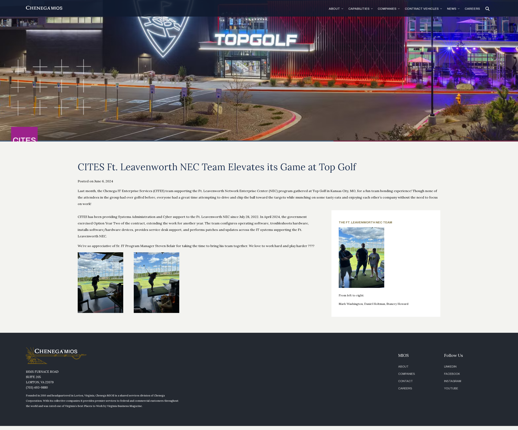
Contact (405, 381)
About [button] (334, 8)
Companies (406, 373)
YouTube (451, 388)
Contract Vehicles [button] (422, 8)
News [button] (451, 8)
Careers (472, 8)
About (403, 366)
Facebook (452, 373)
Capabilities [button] (358, 8)
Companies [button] (387, 8)
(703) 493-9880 (37, 387)
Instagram (452, 381)
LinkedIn (450, 366)
